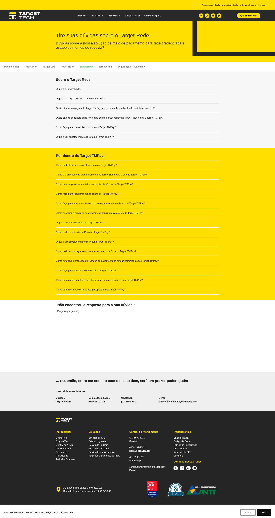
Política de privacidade (63, 512)
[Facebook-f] (201, 15)
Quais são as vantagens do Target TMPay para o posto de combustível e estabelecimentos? (105, 108)
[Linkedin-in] (219, 15)
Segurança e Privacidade (131, 67)
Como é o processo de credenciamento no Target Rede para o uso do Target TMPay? (101, 174)
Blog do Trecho (132, 16)
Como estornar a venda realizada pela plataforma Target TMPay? (90, 289)
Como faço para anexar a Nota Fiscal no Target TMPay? (86, 270)
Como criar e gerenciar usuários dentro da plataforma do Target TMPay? (94, 184)
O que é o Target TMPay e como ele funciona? (80, 98)
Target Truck (67, 67)
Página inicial (11, 67)
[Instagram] (207, 15)
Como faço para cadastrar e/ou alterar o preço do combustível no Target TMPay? (99, 280)
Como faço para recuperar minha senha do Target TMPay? (87, 193)
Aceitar (264, 512)
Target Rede (86, 67)
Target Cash (105, 67)
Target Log (49, 67)
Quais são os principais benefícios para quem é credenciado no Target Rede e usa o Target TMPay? (109, 117)
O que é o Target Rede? (68, 89)
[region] (137, 511)
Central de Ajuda (152, 16)
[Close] (272, 507)
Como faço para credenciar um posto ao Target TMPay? (86, 127)
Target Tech (30, 67)
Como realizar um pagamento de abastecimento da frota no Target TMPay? (96, 251)
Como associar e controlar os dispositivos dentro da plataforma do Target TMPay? (100, 213)
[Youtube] (213, 15)
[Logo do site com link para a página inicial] (24, 15)
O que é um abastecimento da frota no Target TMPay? (85, 137)
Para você (112, 16)
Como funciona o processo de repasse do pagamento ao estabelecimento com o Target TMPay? (107, 261)
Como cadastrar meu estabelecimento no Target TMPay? (86, 165)
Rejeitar (248, 512)
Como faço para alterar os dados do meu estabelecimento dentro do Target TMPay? (100, 203)
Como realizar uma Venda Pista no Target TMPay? (83, 232)
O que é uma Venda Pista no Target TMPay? (79, 222)
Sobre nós (81, 16)
